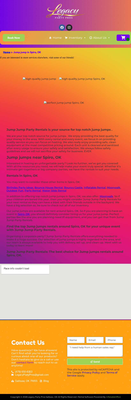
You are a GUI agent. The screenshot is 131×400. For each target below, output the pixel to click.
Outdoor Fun (15, 190)
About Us (99, 37)
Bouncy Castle (73, 187)
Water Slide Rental (54, 190)
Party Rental (33, 190)
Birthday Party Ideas (20, 187)
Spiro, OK (24, 214)
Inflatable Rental (95, 187)
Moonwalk (113, 187)
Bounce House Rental (49, 187)
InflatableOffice (113, 397)
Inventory (75, 37)
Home (57, 37)
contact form (25, 362)
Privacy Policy (91, 372)
